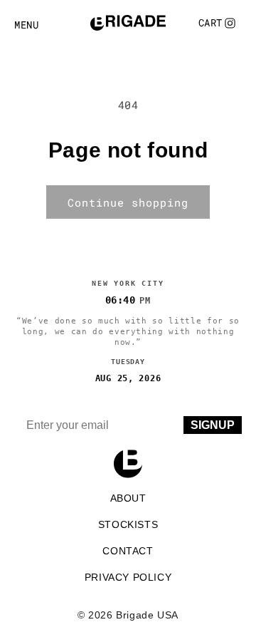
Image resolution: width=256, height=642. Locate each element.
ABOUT (128, 498)
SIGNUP (213, 425)
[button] (210, 22)
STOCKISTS (128, 524)
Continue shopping (128, 202)
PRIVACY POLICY (128, 577)
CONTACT (127, 550)
